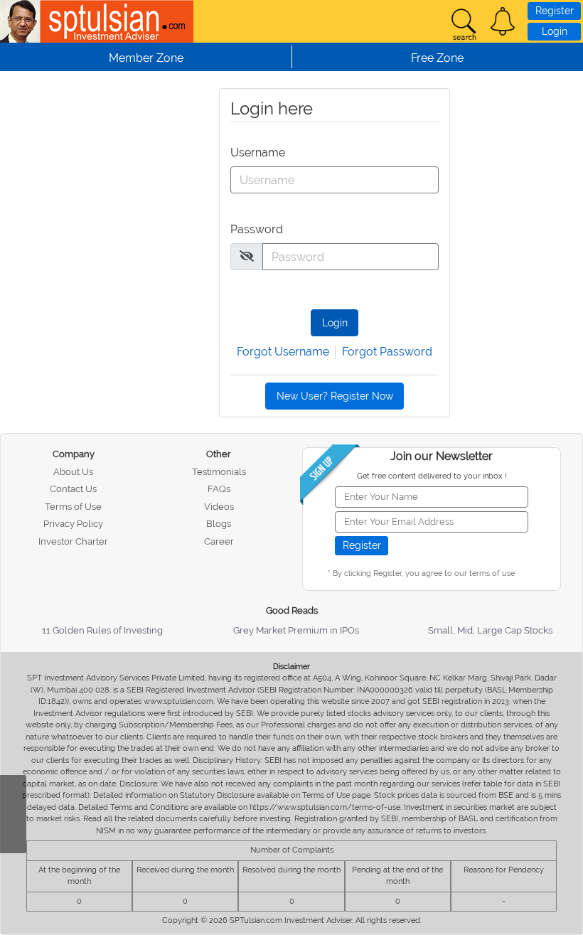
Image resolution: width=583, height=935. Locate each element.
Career (219, 541)
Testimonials (219, 471)
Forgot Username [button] (283, 351)
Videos (219, 506)
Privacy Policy (73, 523)
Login (554, 31)
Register (554, 10)
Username (254, 152)
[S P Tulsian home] (21, 21)
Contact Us (73, 488)
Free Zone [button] (437, 58)
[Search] (463, 25)
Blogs (218, 523)
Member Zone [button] (146, 58)
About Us (73, 471)
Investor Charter (73, 541)
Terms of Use (73, 506)
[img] (247, 256)
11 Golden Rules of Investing (102, 630)
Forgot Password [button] (387, 351)
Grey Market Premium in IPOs (296, 630)
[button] (502, 21)
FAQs (219, 488)
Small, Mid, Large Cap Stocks (490, 630)
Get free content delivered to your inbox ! (432, 476)
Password (254, 229)
